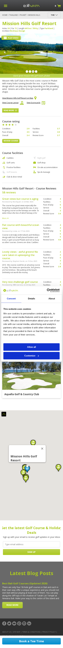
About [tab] (51, 298)
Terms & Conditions (31, 632)
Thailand (13, 15)
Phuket (23, 15)
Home (4, 15)
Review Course (11, 141)
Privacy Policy (49, 632)
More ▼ (5, 218)
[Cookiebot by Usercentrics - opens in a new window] (47, 290)
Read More (9, 110)
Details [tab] (31, 298)
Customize (29, 355)
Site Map (16, 632)
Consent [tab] (11, 298)
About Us (6, 632)
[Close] (42, 448)
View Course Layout (10, 102)
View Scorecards (33, 102)
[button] (58, 468)
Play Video (12, 38)
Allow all (31, 347)
